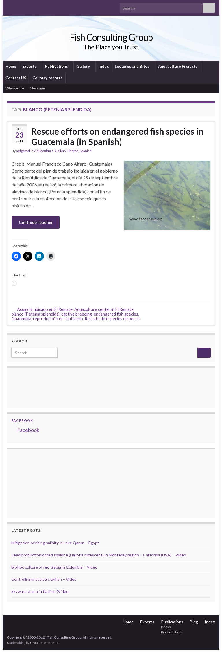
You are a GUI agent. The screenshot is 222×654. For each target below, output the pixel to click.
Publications (57, 66)
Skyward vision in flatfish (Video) (40, 591)
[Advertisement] (40, 483)
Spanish (86, 151)
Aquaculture (43, 151)
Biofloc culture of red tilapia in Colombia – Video (54, 567)
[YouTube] (28, 6)
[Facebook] (19, 6)
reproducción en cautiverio (58, 318)
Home (10, 66)
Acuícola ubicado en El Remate (45, 309)
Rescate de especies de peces (112, 318)
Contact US (15, 78)
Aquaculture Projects (178, 66)
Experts (29, 66)
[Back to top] (209, 641)
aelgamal (23, 151)
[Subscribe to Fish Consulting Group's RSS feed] (9, 6)
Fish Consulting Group (111, 37)
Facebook (22, 420)
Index (104, 66)
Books (166, 627)
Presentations (172, 632)
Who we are (14, 88)
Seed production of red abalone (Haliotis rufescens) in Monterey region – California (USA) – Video (98, 554)
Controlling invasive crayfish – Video (44, 579)
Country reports (47, 78)
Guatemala (21, 318)
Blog (194, 621)
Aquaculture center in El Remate (104, 309)
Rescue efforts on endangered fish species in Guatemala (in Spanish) (117, 136)
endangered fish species (116, 314)
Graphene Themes (44, 642)
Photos (72, 151)
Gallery (84, 66)
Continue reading (35, 222)
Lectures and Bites (132, 66)
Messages (38, 88)
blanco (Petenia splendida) (36, 314)
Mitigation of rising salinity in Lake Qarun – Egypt (55, 542)
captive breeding (76, 314)
